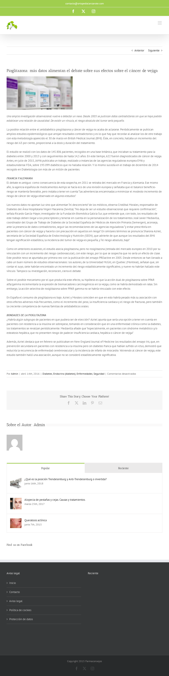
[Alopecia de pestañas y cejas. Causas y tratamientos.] (16, 500)
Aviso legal (15, 601)
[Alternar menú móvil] (160, 23)
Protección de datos (21, 619)
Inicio (12, 583)
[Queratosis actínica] (16, 520)
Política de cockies (20, 610)
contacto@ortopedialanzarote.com (84, 3)
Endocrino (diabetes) (64, 373)
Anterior (139, 50)
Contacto (14, 592)
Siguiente (154, 50)
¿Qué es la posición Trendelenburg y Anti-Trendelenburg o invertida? (65, 479)
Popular (45, 468)
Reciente (123, 468)
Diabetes (47, 373)
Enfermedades (84, 373)
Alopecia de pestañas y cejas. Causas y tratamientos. (55, 500)
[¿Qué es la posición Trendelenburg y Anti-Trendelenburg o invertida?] (16, 479)
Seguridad (99, 373)
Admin (14, 373)
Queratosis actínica (35, 520)
